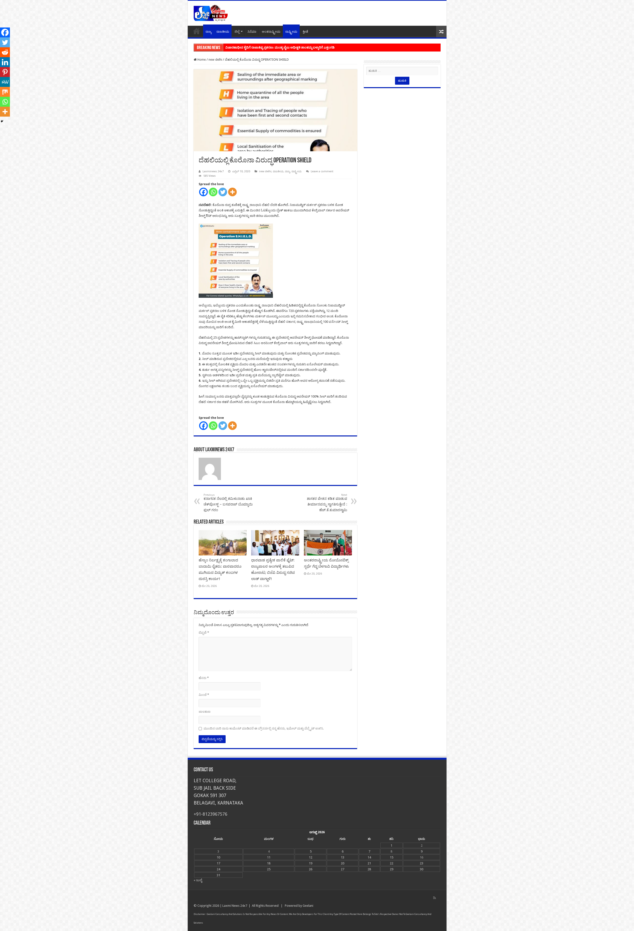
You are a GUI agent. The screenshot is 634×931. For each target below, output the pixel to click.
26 (310, 869)
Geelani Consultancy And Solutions (224, 914)
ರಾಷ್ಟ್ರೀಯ (291, 31)
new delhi (215, 59)
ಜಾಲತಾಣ (205, 711)
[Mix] (5, 92)
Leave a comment (322, 171)
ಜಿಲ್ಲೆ (237, 31)
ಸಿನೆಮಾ (251, 31)
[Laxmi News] (210, 12)
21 (369, 863)
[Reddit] (5, 52)
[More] (232, 192)
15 (391, 857)
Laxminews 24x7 (213, 171)
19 (310, 863)
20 (342, 863)
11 (268, 857)
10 (218, 857)
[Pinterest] (5, 72)
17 (218, 863)
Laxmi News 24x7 (234, 905)
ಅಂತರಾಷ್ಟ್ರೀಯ (271, 31)
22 (391, 863)
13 (342, 857)
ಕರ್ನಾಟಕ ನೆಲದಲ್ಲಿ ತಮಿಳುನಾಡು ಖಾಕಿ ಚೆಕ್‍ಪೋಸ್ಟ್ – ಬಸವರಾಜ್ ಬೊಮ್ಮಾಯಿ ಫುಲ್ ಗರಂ (228, 502)
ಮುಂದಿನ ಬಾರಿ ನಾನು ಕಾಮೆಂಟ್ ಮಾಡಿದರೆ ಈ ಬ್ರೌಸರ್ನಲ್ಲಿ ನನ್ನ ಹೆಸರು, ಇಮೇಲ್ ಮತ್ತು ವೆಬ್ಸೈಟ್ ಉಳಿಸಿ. (264, 728)
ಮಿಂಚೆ (204, 695)
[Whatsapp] (213, 192)
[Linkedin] (5, 62)
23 (421, 863)
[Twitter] (222, 192)
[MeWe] (5, 82)
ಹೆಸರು (204, 678)
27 (342, 869)
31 (218, 875)
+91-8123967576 (210, 814)
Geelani (308, 905)
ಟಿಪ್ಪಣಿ (204, 632)
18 (268, 863)
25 (268, 869)
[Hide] (2, 121)
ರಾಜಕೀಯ (222, 31)
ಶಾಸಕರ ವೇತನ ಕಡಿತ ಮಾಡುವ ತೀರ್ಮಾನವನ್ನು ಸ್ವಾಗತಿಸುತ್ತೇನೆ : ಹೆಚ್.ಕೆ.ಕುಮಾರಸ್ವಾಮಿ (327, 502)
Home (196, 31)
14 (369, 857)
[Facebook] (203, 192)
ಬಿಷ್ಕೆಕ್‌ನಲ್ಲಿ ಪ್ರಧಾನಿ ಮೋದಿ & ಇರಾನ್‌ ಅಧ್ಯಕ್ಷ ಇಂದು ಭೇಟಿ (259, 47)
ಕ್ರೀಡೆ (305, 31)
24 (218, 869)
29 (391, 869)
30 (421, 869)
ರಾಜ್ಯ (208, 31)
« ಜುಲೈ (198, 880)
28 (369, 869)
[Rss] (434, 898)
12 (310, 857)
